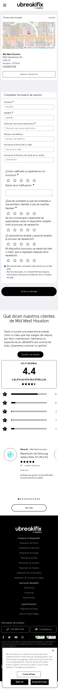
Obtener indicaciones (29, 74)
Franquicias (29, 593)
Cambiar (51, 18)
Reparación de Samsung (29, 548)
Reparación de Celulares (29, 563)
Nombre (8, 102)
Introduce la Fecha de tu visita (18, 145)
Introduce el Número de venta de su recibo (24, 155)
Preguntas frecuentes (29, 609)
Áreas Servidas (29, 598)
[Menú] (4, 5)
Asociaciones (29, 588)
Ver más (29, 508)
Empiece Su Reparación (29, 538)
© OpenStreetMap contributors (43, 47)
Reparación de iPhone (29, 543)
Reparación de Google (29, 553)
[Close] (53, 651)
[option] (29, 464)
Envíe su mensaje (29, 291)
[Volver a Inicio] (32, 5)
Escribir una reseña (30, 354)
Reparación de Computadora (29, 573)
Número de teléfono (13, 134)
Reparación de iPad (29, 558)
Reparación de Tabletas (29, 568)
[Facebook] (4, 638)
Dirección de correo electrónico (19, 124)
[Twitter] (10, 638)
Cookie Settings (29, 674)
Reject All (19, 682)
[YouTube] (16, 638)
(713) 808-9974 (9, 66)
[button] (29, 32)
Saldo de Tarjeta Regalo (29, 614)
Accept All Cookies (39, 682)
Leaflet (28, 47)
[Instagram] (23, 638)
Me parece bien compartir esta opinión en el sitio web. (29, 271)
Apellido (7, 113)
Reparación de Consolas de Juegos (29, 578)
